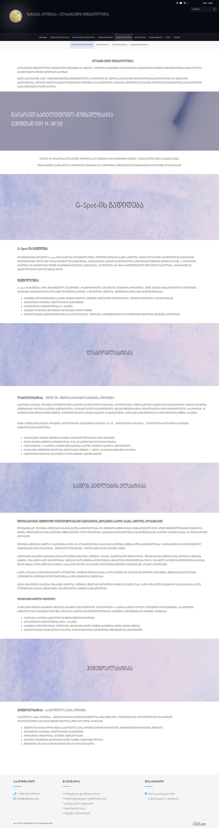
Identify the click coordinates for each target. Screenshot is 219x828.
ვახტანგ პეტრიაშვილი (139, 45)
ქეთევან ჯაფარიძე (119, 45)
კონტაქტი (177, 38)
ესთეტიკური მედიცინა (105, 38)
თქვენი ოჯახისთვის (155, 38)
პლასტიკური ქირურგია (123, 38)
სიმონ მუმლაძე (102, 45)
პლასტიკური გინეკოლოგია (82, 45)
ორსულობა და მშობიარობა (59, 38)
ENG (210, 3)
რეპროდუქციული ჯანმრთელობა (83, 38)
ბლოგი (168, 38)
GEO (205, 3)
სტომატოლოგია (140, 38)
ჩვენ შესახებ (43, 38)
